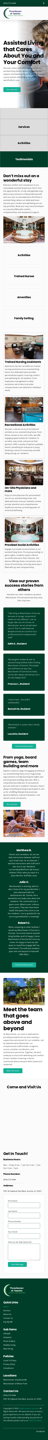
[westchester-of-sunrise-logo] (13, 8)
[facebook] (44, 3)
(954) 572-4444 (9, 3)
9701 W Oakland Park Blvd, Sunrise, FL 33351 (22, 1191)
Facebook (40, 1431)
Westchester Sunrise (29, 1408)
